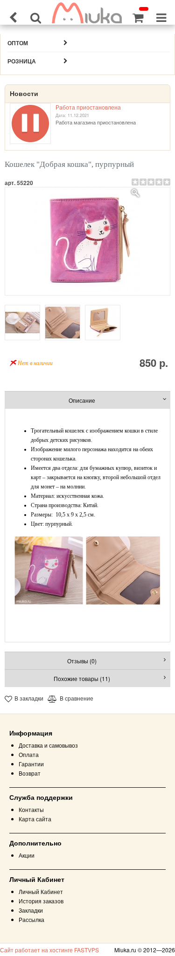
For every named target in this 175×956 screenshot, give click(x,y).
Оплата (29, 754)
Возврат (30, 773)
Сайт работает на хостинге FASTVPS (49, 950)
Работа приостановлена (88, 107)
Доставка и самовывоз (48, 745)
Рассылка (31, 919)
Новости (24, 93)
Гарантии (31, 764)
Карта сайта (35, 819)
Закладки (31, 910)
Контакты (31, 809)
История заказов (41, 901)
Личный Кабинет (41, 891)
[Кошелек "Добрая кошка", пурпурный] (88, 241)
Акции (27, 855)
